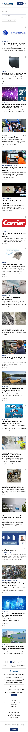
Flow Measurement (6, 198)
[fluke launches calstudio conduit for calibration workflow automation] (14, 347)
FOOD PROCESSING (14, 714)
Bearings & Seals (6, 295)
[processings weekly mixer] (14, 94)
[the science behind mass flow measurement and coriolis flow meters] (14, 190)
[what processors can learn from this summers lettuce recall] (14, 538)
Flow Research (5, 212)
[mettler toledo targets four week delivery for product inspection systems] (14, 603)
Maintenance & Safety (7, 327)
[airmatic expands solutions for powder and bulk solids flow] (14, 411)
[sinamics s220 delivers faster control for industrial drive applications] (14, 63)
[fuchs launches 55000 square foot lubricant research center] (14, 125)
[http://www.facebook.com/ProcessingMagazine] (12, 706)
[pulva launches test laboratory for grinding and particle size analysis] (14, 475)
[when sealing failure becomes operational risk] (14, 287)
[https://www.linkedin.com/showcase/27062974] (13, 706)
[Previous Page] (9, 662)
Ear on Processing (7, 552)
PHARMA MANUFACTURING (14, 715)
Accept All (14, 729)
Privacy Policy (23, 722)
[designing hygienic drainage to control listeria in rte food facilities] (14, 318)
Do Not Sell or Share (15, 722)
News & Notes (5, 41)
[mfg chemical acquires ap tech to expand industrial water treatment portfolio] (14, 636)
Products (4, 71)
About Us (3, 722)
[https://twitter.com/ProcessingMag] (15, 706)
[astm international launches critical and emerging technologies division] (14, 33)
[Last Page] (25, 662)
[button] (3, 4)
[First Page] (6, 662)
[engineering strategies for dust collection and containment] (14, 442)
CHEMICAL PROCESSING (14, 712)
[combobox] (9, 20)
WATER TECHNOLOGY (14, 717)
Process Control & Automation (9, 165)
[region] (14, 727)
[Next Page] (23, 662)
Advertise (8, 722)
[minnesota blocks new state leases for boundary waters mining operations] (14, 378)
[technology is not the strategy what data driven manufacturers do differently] (14, 157)
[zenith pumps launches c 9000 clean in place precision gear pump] (14, 254)
